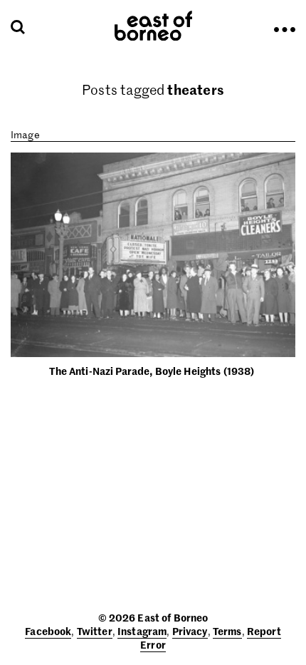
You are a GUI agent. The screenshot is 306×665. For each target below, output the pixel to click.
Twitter (94, 631)
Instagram (142, 631)
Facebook (48, 631)
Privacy (190, 631)
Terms (227, 631)
